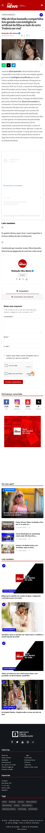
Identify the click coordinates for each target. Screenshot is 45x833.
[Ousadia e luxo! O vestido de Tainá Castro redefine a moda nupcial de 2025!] (22, 617)
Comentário (9, 317)
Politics (16, 805)
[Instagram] (23, 279)
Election (21, 802)
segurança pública (9, 809)
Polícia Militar (27, 805)
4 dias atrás (22, 527)
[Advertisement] (22, 464)
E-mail (7, 346)
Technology (22, 809)
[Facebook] (16, 279)
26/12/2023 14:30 (8, 35)
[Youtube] (26, 279)
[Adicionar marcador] (41, 65)
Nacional (5, 755)
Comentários (23, 291)
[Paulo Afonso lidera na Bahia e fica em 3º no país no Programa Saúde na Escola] (8, 525)
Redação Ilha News (11, 33)
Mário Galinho (31, 802)
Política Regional (8, 767)
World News (33, 809)
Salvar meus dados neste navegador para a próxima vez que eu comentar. (22, 357)
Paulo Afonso (6, 757)
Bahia (4, 802)
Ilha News (16, 820)
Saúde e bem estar (31, 767)
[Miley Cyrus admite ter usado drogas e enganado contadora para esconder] (22, 578)
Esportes (28, 765)
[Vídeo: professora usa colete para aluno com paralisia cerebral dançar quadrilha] (22, 656)
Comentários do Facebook (23, 297)
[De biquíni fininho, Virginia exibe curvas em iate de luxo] (22, 695)
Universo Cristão (7, 769)
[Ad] (22, 431)
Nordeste (5, 760)
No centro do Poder (9, 765)
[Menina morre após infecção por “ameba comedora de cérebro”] (22, 503)
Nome (7, 337)
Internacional (10, 489)
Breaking (12, 802)
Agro (27, 755)
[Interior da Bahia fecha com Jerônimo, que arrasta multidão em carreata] (8, 548)
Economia (28, 757)
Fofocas (27, 762)
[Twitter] (20, 279)
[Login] (41, 5)
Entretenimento (9, 14)
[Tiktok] (33, 742)
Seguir (22, 275)
